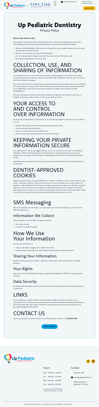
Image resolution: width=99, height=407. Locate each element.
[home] (15, 5)
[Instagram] (93, 361)
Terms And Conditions (57, 404)
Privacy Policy (46, 404)
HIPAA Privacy (67, 404)
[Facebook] (88, 361)
